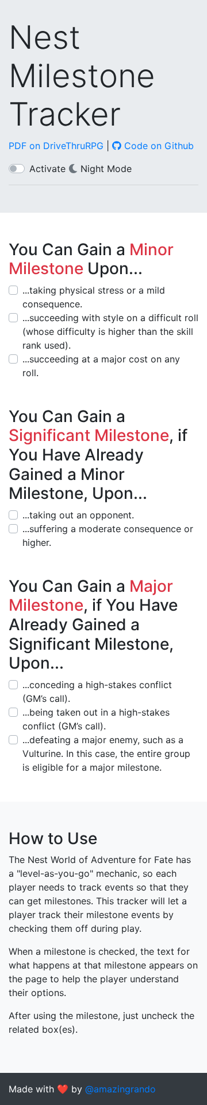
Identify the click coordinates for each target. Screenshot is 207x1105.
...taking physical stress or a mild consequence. (93, 297)
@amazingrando (120, 1089)
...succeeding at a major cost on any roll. (101, 365)
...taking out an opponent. (78, 515)
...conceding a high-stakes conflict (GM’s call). (97, 691)
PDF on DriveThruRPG (56, 145)
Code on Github (157, 145)
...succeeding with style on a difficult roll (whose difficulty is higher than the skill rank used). (110, 331)
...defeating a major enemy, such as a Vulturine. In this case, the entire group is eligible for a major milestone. (106, 753)
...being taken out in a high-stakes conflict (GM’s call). (96, 719)
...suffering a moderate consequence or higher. (107, 535)
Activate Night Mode (80, 168)
